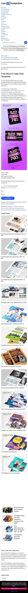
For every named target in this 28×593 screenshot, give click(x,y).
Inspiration (4, 24)
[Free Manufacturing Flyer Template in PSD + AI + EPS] (7, 529)
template (17, 210)
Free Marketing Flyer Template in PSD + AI (12, 324)
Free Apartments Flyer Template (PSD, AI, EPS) (13, 302)
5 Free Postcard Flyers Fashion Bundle (19, 509)
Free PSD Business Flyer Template (10, 473)
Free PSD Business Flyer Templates (10, 59)
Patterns (3, 31)
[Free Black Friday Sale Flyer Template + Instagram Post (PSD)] (7, 519)
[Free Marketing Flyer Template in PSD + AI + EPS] (14, 246)
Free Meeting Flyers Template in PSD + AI (12, 345)
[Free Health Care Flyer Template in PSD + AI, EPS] (14, 269)
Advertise (4, 580)
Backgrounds (4, 12)
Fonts (2, 19)
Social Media (4, 35)
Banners (3, 16)
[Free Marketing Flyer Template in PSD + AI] (14, 313)
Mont (2, 191)
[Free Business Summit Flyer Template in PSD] (14, 420)
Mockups (3, 7)
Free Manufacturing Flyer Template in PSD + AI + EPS (19, 529)
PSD (13, 210)
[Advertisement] (14, 490)
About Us (4, 578)
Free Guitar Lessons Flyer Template (11, 366)
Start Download (20, 50)
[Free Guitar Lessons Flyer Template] (14, 356)
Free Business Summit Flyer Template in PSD (13, 430)
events (6, 208)
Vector (3, 36)
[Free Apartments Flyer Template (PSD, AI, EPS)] (14, 292)
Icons (2, 23)
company (15, 206)
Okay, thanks (14, 588)
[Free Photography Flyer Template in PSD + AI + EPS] (14, 223)
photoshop (18, 208)
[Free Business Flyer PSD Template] (7, 537)
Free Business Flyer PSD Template (18, 536)
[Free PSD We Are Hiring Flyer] (14, 441)
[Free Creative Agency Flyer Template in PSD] (14, 398)
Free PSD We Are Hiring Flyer (9, 451)
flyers (13, 208)
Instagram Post (5, 26)
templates (23, 210)
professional (9, 210)
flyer (10, 208)
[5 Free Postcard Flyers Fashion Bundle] (7, 510)
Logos (2, 29)
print (22, 208)
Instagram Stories (5, 28)
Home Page (4, 55)
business (10, 206)
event (2, 208)
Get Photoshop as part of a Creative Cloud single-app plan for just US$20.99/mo (12, 92)
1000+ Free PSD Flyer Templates (9, 57)
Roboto (3, 194)
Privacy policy (14, 591)
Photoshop (19, 48)
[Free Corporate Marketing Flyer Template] (14, 377)
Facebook (3, 18)
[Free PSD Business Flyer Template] (14, 462)
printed (3, 210)
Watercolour (4, 38)
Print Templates (5, 11)
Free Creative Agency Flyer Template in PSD (13, 409)
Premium (3, 33)
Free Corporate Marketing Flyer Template (12, 388)
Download (8, 198)
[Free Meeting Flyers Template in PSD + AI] (14, 335)
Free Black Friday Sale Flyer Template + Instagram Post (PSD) (19, 519)
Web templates (5, 40)
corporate (21, 206)
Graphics (3, 21)
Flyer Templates (5, 9)
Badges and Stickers (6, 14)
